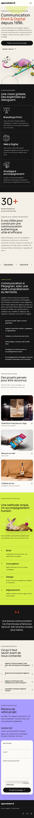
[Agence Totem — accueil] (8, 3)
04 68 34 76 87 (7, 728)
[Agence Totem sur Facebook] (23, 813)
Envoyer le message (17, 790)
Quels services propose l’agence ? (17, 674)
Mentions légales (5, 808)
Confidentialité (15, 808)
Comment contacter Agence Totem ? (15, 690)
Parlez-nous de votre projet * (11, 760)
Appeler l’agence (9, 49)
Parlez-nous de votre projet (17, 43)
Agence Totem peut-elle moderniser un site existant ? (16, 682)
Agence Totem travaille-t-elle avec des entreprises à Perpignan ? (17, 665)
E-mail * (5, 752)
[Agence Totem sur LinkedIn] (31, 813)
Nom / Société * (7, 743)
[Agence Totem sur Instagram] (27, 813)
